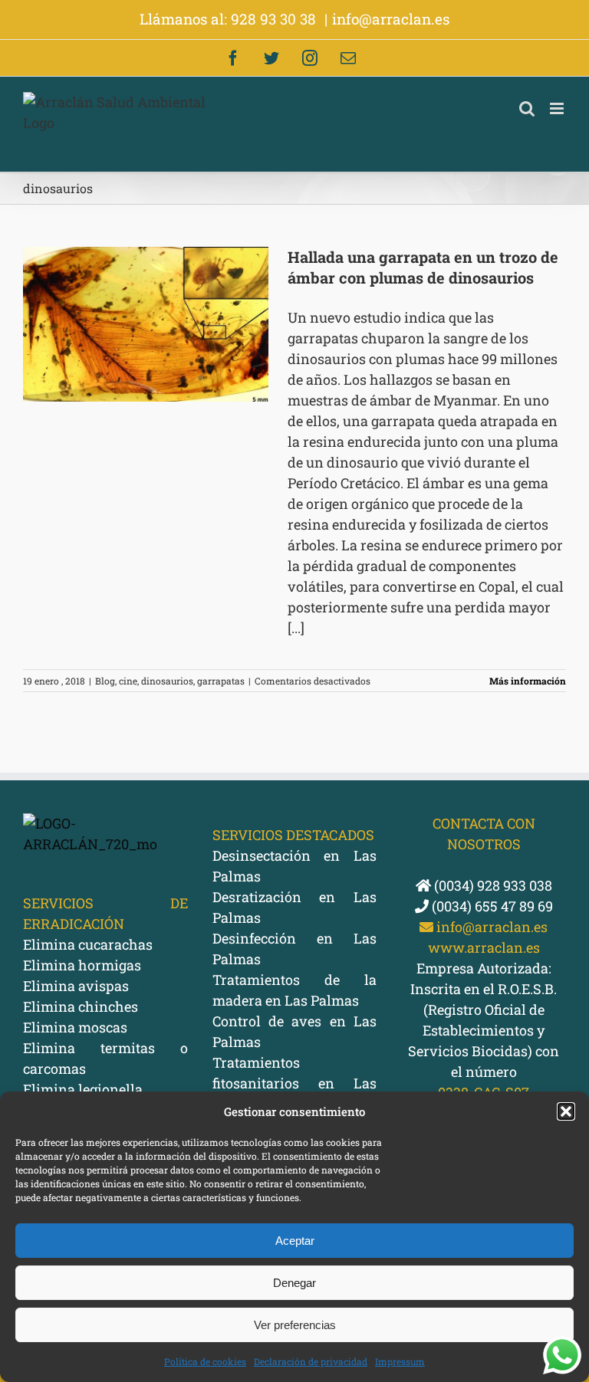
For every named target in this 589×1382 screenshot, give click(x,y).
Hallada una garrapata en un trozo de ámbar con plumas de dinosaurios (423, 267)
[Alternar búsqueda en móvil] (527, 108)
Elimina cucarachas (88, 944)
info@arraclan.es (390, 18)
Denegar (294, 1282)
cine (128, 681)
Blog (105, 681)
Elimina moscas (75, 1027)
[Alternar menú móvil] (558, 108)
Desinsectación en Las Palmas (294, 865)
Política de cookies (205, 1361)
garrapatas (221, 681)
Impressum (400, 1361)
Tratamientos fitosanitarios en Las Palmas (294, 1083)
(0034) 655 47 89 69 (491, 906)
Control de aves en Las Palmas (294, 1031)
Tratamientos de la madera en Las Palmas (294, 989)
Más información (527, 681)
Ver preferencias (295, 1324)
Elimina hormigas (82, 965)
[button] (566, 1111)
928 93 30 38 (275, 18)
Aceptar (294, 1240)
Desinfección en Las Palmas (294, 948)
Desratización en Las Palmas (294, 907)
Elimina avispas (76, 986)
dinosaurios (167, 681)
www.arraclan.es (484, 947)
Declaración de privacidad (310, 1361)
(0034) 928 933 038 (491, 885)
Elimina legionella (83, 1089)
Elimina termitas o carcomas (105, 1058)
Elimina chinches (80, 1006)
